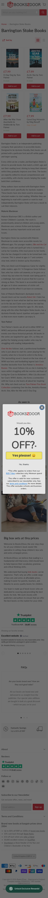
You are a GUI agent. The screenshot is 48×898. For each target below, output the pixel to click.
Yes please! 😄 (24, 455)
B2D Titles (10, 473)
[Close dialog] (42, 407)
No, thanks (24, 464)
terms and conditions (18, 483)
